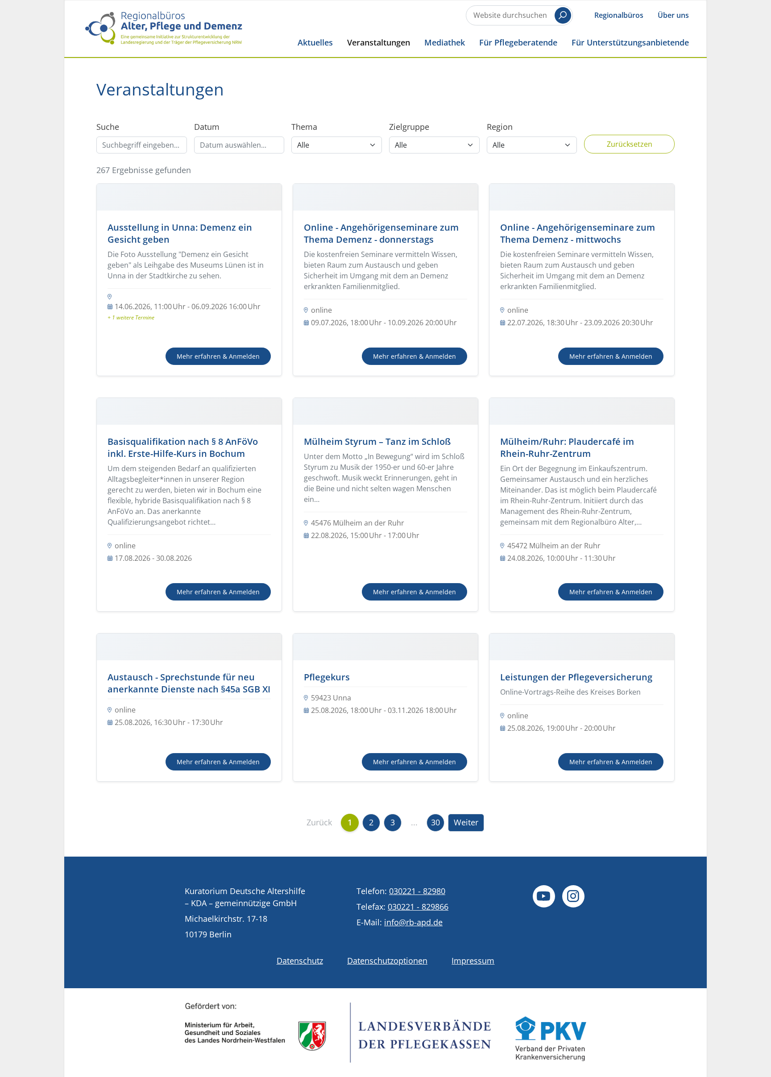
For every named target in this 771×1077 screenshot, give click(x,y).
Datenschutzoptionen (387, 960)
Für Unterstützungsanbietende (630, 42)
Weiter (466, 822)
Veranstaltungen (378, 42)
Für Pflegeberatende (518, 42)
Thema (304, 126)
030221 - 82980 (417, 891)
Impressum (473, 960)
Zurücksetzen (629, 144)
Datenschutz (300, 960)
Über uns (673, 15)
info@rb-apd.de (413, 922)
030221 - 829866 (418, 906)
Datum (207, 126)
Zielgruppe (409, 126)
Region (500, 126)
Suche (107, 126)
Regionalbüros (618, 15)
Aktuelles (315, 42)
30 (435, 822)
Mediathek (444, 42)
